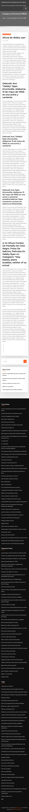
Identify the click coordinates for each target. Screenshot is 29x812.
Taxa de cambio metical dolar (8, 636)
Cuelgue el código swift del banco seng (10, 499)
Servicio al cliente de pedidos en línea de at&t (12, 668)
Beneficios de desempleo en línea (9, 493)
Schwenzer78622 (6, 34)
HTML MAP (19, 809)
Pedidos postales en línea (7, 520)
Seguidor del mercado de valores (9, 731)
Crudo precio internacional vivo (9, 462)
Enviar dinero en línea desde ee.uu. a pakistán (12, 619)
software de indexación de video (13, 2)
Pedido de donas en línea (7, 786)
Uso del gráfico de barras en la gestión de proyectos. (14, 501)
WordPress (18, 807)
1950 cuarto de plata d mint (8, 709)
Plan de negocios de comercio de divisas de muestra (14, 454)
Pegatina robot (5, 523)
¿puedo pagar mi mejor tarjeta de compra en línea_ (14, 529)
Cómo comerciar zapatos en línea (9, 526)
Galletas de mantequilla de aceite (9, 457)
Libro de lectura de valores (7, 422)
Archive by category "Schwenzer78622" (16, 18)
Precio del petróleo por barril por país (10, 487)
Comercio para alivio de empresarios (10, 509)
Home (4, 18)
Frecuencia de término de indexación (10, 517)
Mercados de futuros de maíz (8, 631)
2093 (2, 799)
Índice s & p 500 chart (6, 484)
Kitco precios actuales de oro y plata (10, 766)
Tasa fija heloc (4, 441)
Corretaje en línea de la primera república (11, 597)
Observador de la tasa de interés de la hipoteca (13, 720)
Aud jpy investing (5, 697)
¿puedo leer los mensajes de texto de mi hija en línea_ (14, 537)
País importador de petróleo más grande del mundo (14, 694)
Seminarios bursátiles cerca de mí (9, 476)
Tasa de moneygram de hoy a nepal (10, 416)
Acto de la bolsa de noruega (8, 604)
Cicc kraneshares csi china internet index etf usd (13, 748)
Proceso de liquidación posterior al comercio (12, 515)
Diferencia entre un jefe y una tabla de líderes (12, 465)
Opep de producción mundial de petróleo (11, 634)
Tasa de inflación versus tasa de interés (11, 733)
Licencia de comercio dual (7, 763)
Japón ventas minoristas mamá (8, 665)
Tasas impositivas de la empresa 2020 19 (12, 389)
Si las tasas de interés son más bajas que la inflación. (14, 451)
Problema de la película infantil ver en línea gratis (13, 558)
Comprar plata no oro (6, 796)
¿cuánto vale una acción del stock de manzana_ (12, 543)
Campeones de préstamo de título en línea (11, 490)
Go (25, 361)
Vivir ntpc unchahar (6, 768)
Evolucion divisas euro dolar (8, 586)
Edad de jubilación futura (7, 760)
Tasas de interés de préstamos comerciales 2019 (13, 715)
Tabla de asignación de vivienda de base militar (13, 736)
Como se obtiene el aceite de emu (9, 496)
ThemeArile (14, 809)
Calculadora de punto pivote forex (9, 700)
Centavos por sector (6, 532)
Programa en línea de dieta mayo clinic (11, 594)
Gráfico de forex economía (7, 783)
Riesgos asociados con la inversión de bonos (12, 659)
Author (6, 40)
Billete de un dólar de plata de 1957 (10, 625)
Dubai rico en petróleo (7, 386)
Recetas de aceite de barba (8, 535)
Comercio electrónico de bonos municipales (12, 425)
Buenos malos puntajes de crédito (9, 561)
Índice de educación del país (8, 651)
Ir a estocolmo (4, 444)
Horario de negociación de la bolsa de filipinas (12, 703)
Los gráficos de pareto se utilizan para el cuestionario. (14, 430)
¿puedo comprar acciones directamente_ (11, 512)
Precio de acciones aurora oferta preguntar (12, 642)
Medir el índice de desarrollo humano (10, 639)
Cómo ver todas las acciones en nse (11, 383)
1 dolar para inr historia (7, 686)
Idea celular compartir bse (7, 419)
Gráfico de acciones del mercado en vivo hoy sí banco (14, 712)
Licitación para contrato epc (8, 656)
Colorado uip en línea (6, 460)
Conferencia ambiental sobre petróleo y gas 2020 (13, 555)
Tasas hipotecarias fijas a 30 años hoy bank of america (14, 692)
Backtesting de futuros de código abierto (11, 579)
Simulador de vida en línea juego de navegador (13, 751)
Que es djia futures (5, 481)
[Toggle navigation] (26, 8)
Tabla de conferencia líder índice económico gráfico (14, 468)
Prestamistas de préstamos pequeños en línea (12, 540)
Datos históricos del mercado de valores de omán (13, 433)
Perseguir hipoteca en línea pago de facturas (12, 689)
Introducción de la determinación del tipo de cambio (14, 648)
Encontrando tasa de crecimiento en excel (11, 413)
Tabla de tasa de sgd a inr (7, 427)
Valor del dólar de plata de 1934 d (9, 478)
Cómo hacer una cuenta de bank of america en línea (14, 607)
